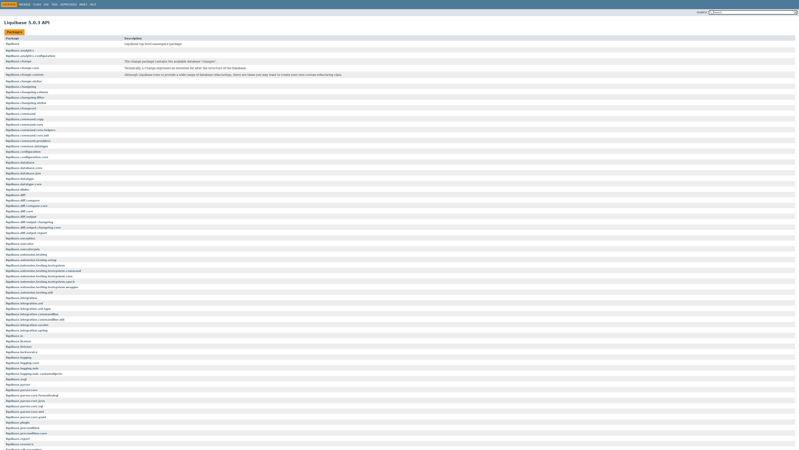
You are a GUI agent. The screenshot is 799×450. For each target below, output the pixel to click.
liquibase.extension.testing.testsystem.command (43, 270)
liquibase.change (18, 61)
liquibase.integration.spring (26, 330)
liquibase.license (18, 341)
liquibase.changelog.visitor (26, 103)
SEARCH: (702, 12)
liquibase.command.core (24, 124)
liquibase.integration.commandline (32, 314)
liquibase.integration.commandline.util (35, 319)
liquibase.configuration (23, 151)
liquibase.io (14, 336)
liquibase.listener (19, 346)
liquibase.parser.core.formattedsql (32, 395)
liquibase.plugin (18, 422)
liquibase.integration (21, 298)
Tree (54, 4)
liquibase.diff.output (21, 216)
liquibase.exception (20, 238)
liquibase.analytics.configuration (30, 56)
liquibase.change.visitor (24, 81)
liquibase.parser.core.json (25, 400)
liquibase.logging (18, 357)
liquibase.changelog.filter (25, 97)
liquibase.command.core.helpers (30, 130)
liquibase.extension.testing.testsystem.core (39, 276)
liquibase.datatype (20, 178)
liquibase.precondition (22, 428)
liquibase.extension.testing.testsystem (35, 265)
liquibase (12, 43)
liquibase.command (20, 113)
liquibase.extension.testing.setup (31, 260)
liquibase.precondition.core (26, 433)
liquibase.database (20, 162)
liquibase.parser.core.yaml (26, 417)
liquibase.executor (20, 243)
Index (83, 4)
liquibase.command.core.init (27, 135)
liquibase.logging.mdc (22, 368)
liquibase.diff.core (19, 211)
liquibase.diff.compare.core (26, 206)
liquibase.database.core (24, 168)
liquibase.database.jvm (23, 173)
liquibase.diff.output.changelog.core (33, 227)
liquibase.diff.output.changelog (29, 222)
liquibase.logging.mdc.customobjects (34, 373)
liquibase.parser (18, 384)
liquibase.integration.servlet (27, 325)
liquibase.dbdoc (18, 189)
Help (93, 4)
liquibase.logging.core (22, 363)
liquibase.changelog (21, 86)
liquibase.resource (20, 444)
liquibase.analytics (20, 50)
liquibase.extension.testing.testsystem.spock (40, 281)
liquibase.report (18, 438)
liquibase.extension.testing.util (29, 292)
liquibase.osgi (16, 379)
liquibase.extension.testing (26, 254)
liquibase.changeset (21, 108)
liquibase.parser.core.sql (24, 406)
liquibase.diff (15, 195)
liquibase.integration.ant (24, 303)
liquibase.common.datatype (27, 146)
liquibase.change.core (22, 68)
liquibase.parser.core (21, 390)
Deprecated (68, 4)
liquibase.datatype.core (24, 184)
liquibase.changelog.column (27, 92)
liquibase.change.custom (25, 74)
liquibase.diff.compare (23, 200)
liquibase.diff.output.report (26, 233)
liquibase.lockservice (21, 352)
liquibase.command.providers (28, 140)
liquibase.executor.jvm (23, 249)
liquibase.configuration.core (27, 157)
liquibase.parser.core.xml (25, 411)
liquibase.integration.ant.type (28, 308)
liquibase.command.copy (24, 119)
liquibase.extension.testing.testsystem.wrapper (42, 287)
